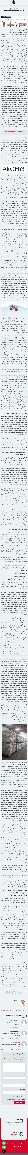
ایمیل (23, 1082)
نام (24, 1075)
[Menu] (26, 3)
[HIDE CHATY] (4, 1151)
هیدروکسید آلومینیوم (14, 8)
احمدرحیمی (17, 1042)
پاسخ (2, 1028)
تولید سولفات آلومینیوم (21, 1010)
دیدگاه (23, 1062)
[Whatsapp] (4, 1147)
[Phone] (4, 1143)
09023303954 (14, 1135)
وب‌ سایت (22, 1089)
